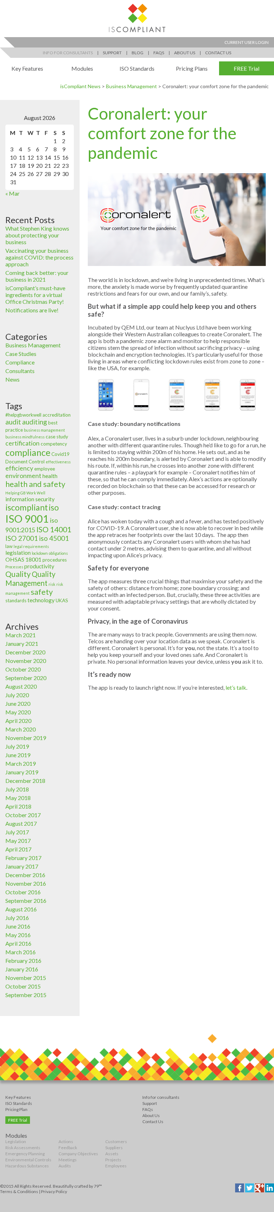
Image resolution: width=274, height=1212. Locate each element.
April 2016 (18, 943)
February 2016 (23, 960)
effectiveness (58, 461)
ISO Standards (137, 68)
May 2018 (18, 797)
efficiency (19, 468)
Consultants (20, 370)
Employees (116, 1165)
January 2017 (21, 866)
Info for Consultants (68, 52)
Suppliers (114, 1147)
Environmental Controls (28, 1159)
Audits (65, 1165)
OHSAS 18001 (23, 559)
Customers (116, 1141)
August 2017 (21, 823)
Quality (18, 574)
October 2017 (23, 814)
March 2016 (20, 952)
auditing (34, 422)
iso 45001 (54, 538)
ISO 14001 (53, 529)
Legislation (15, 1141)
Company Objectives (78, 1153)
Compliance (20, 362)
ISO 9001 (27, 518)
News (12, 379)
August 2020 (21, 686)
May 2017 (18, 840)
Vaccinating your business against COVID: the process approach (39, 257)
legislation (18, 552)
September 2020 (25, 677)
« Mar (12, 193)
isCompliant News (80, 86)
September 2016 (25, 900)
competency (54, 444)
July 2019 (17, 746)
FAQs (158, 52)
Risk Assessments (22, 1147)
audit (13, 422)
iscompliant (26, 507)
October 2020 (23, 669)
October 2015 (23, 986)
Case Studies (20, 353)
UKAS (62, 600)
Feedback (68, 1147)
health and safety (35, 484)
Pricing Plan (16, 1109)
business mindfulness (25, 436)
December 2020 (25, 652)
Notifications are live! (32, 310)
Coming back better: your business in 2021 (36, 276)
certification (22, 443)
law (8, 546)
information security (30, 499)
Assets (111, 1153)
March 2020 (20, 729)
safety (42, 592)
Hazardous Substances (27, 1165)
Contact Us (218, 52)
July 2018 (17, 789)
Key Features (27, 68)
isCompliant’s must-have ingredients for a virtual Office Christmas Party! (35, 295)
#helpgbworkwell (23, 415)
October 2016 (23, 892)
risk (52, 584)
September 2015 (25, 994)
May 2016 (18, 934)
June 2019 (17, 754)
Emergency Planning (25, 1153)
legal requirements (31, 546)
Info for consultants (160, 1097)
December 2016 (25, 874)
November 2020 (25, 660)
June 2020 (17, 703)
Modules (82, 68)
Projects (113, 1159)
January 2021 (21, 643)
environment (23, 475)
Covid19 (60, 454)
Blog (137, 52)
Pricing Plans (192, 68)
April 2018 (18, 806)
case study (57, 436)
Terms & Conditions (19, 1191)
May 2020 (18, 712)
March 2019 (20, 763)
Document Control (25, 461)
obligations (58, 553)
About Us (184, 52)
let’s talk (235, 687)
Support (112, 52)
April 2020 (18, 720)
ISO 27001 (21, 538)
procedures (54, 560)
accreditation (56, 415)
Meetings (68, 1159)
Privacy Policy (54, 1191)
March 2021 (20, 635)
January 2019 (21, 772)
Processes (14, 566)
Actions (66, 1141)
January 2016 (21, 969)
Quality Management (30, 578)
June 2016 (17, 926)
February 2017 (23, 857)
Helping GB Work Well (25, 493)
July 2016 (17, 917)
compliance (27, 452)
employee (44, 469)
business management (44, 430)
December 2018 (25, 780)
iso (54, 507)
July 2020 (17, 695)
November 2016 (25, 883)
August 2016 (21, 909)
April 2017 (18, 849)
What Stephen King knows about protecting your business (37, 235)
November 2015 (25, 977)
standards (15, 600)
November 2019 (25, 737)
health (49, 476)
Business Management (131, 86)
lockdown (40, 553)
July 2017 (17, 832)
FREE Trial (246, 68)
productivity (39, 566)
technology (41, 600)
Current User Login (246, 42)
